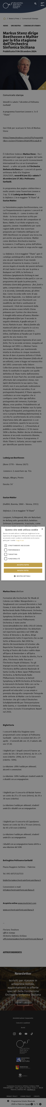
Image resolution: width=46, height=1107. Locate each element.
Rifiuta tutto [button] (23, 571)
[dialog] (23, 554)
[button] (23, 576)
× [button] (42, 529)
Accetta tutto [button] (23, 565)
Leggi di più (20, 540)
